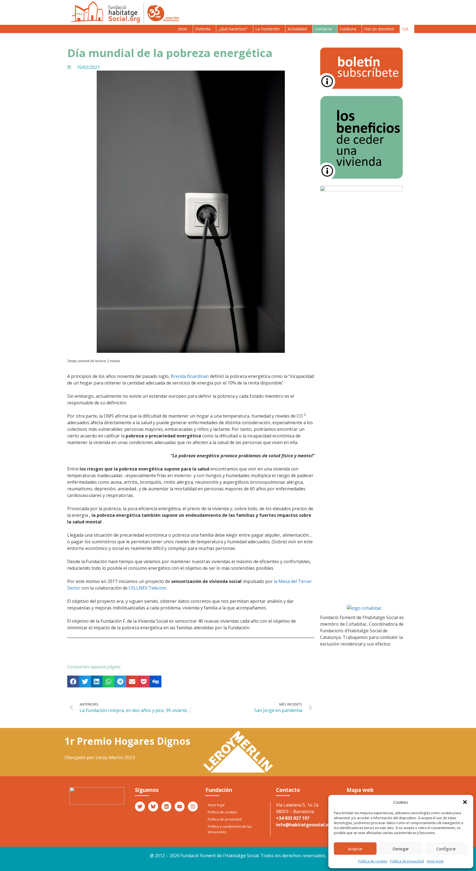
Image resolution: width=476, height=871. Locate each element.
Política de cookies (372, 861)
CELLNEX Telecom (147, 588)
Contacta (323, 28)
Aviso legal (435, 861)
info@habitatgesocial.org (304, 825)
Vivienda (202, 28)
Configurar (446, 848)
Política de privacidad (407, 861)
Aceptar (355, 848)
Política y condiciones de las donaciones (229, 829)
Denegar (401, 848)
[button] (465, 802)
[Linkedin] (166, 806)
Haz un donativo (379, 28)
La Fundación (267, 28)
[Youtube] (180, 806)
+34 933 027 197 (292, 818)
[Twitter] (140, 806)
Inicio (182, 28)
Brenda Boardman (190, 376)
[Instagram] (193, 806)
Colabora (348, 28)
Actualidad (297, 28)
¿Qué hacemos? (232, 28)
